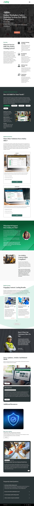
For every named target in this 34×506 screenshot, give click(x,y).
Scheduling (28, 105)
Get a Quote (17, 32)
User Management (7, 105)
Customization (21, 105)
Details (17, 181)
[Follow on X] (26, 505)
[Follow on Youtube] (28, 505)
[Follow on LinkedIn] (30, 505)
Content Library (14, 105)
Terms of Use (12, 504)
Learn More (12, 318)
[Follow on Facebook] (24, 505)
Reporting (6, 108)
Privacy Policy (9, 504)
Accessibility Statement (18, 504)
